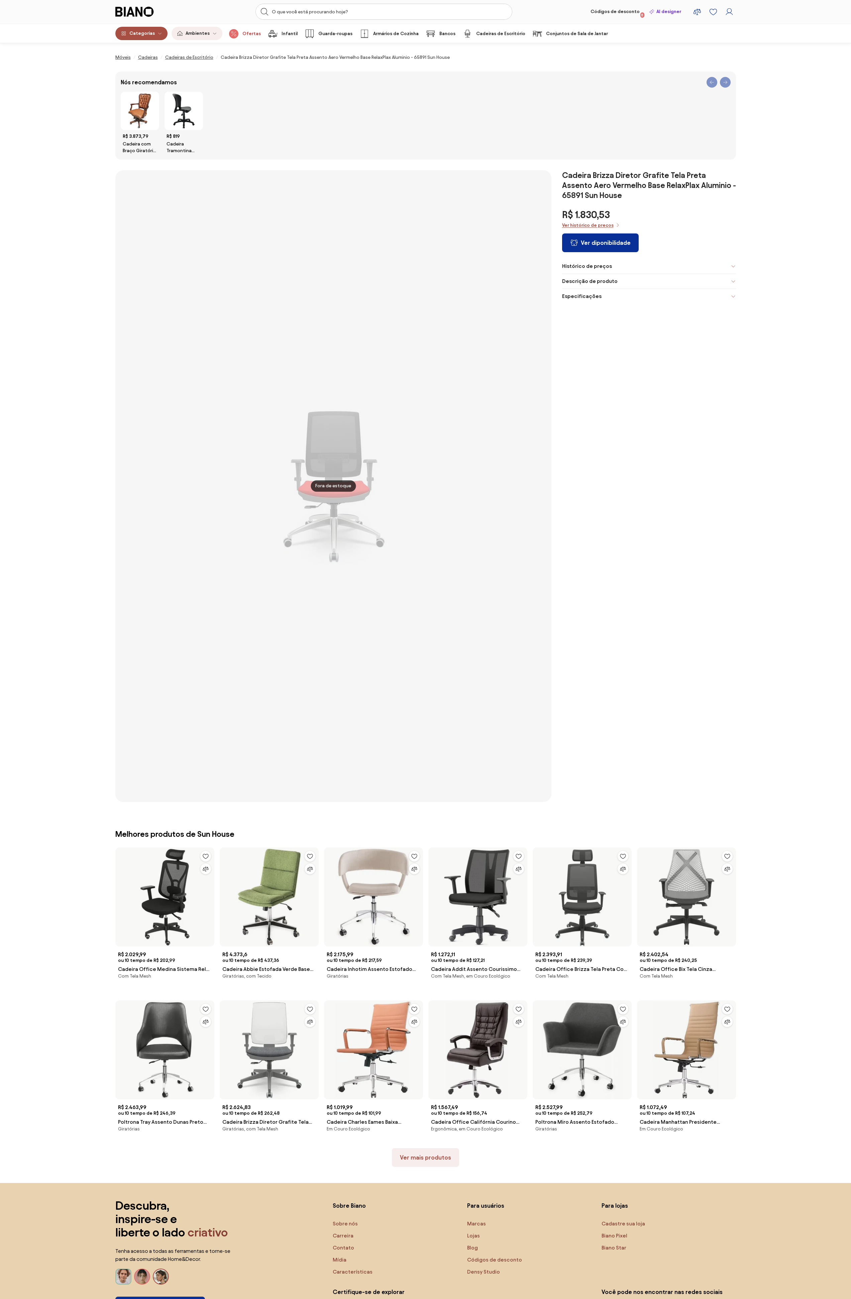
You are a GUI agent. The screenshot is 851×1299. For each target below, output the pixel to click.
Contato (343, 1248)
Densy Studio (483, 1272)
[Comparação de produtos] (697, 11)
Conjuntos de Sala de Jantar (577, 33)
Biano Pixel (614, 1235)
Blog (472, 1248)
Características (353, 1272)
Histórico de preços (587, 266)
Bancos (447, 33)
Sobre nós (345, 1223)
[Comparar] (205, 869)
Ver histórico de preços (588, 225)
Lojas (473, 1235)
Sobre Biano (349, 1205)
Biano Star (614, 1248)
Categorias (142, 33)
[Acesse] (729, 11)
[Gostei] (205, 856)
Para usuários (485, 1205)
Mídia (339, 1260)
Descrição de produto (590, 281)
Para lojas (615, 1205)
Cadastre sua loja (623, 1223)
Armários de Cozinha (396, 33)
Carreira (343, 1235)
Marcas (476, 1223)
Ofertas (251, 33)
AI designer (668, 11)
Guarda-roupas (335, 33)
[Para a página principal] (148, 12)
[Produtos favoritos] (713, 11)
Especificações (582, 296)
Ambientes (198, 33)
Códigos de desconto (617, 13)
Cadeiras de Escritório (500, 33)
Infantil (290, 33)
